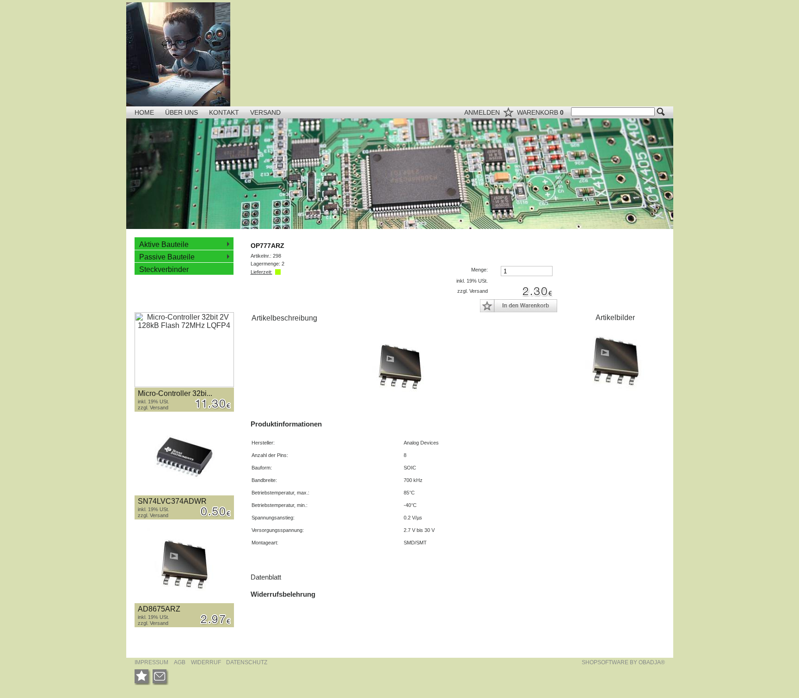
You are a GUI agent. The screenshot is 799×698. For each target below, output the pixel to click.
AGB (179, 662)
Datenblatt (266, 577)
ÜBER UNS (182, 112)
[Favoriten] (143, 677)
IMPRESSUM (151, 662)
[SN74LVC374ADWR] (184, 457)
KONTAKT (225, 112)
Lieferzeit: (261, 272)
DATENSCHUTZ (246, 662)
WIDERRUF (206, 662)
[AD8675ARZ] (184, 565)
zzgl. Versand (153, 407)
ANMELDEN (483, 112)
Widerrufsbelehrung (283, 594)
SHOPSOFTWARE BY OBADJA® (623, 662)
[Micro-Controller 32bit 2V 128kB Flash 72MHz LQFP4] (184, 350)
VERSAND (265, 112)
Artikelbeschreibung (284, 318)
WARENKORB (540, 112)
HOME (144, 112)
